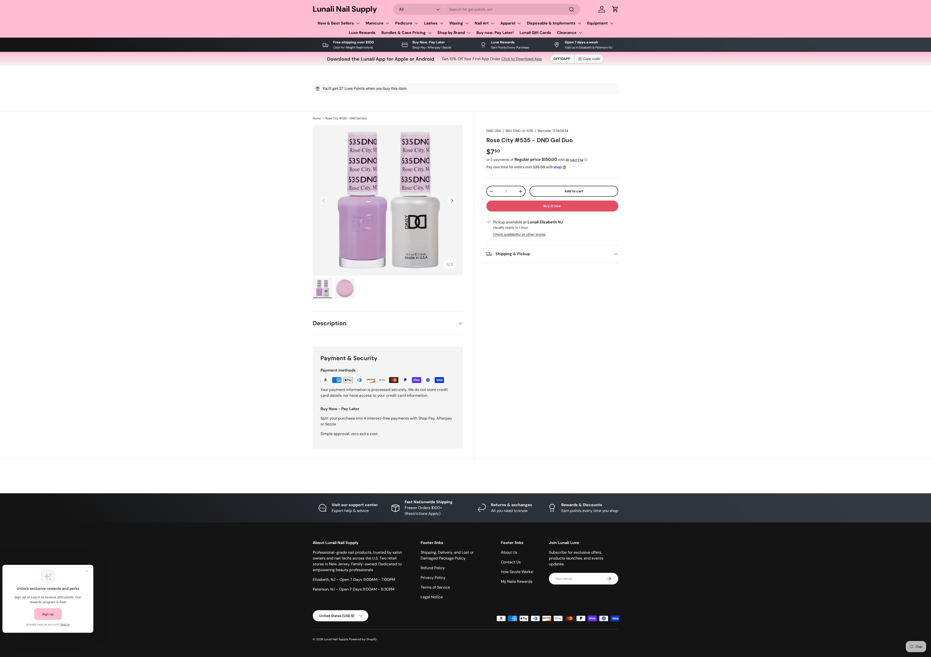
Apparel (507, 23)
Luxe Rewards (362, 32)
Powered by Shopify (363, 639)
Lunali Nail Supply (336, 639)
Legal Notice (432, 597)
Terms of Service (435, 587)
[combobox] (486, 9)
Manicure (375, 23)
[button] (615, 9)
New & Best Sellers (336, 23)
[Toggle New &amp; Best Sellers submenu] (358, 23)
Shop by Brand (451, 32)
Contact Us (511, 562)
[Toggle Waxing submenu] (467, 23)
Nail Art (482, 23)
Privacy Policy (433, 577)
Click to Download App (521, 58)
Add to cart (573, 191)
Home (317, 118)
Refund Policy (433, 567)
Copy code (591, 59)
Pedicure (403, 23)
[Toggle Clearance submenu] (580, 33)
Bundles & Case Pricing (403, 32)
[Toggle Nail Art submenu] (493, 23)
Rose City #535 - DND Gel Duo (346, 118)
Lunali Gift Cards (535, 32)
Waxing (456, 23)
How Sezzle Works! (517, 571)
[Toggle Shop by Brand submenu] (469, 33)
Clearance (567, 32)
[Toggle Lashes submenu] (441, 23)
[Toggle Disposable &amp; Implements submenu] (579, 23)
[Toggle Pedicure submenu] (416, 23)
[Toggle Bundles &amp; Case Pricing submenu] (430, 33)
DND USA (493, 131)
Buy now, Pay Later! (495, 32)
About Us (509, 552)
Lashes (431, 23)
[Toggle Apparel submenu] (519, 23)
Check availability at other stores (519, 234)
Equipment (597, 23)
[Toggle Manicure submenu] (387, 23)
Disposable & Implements (551, 23)
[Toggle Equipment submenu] (612, 23)
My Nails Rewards (516, 581)
